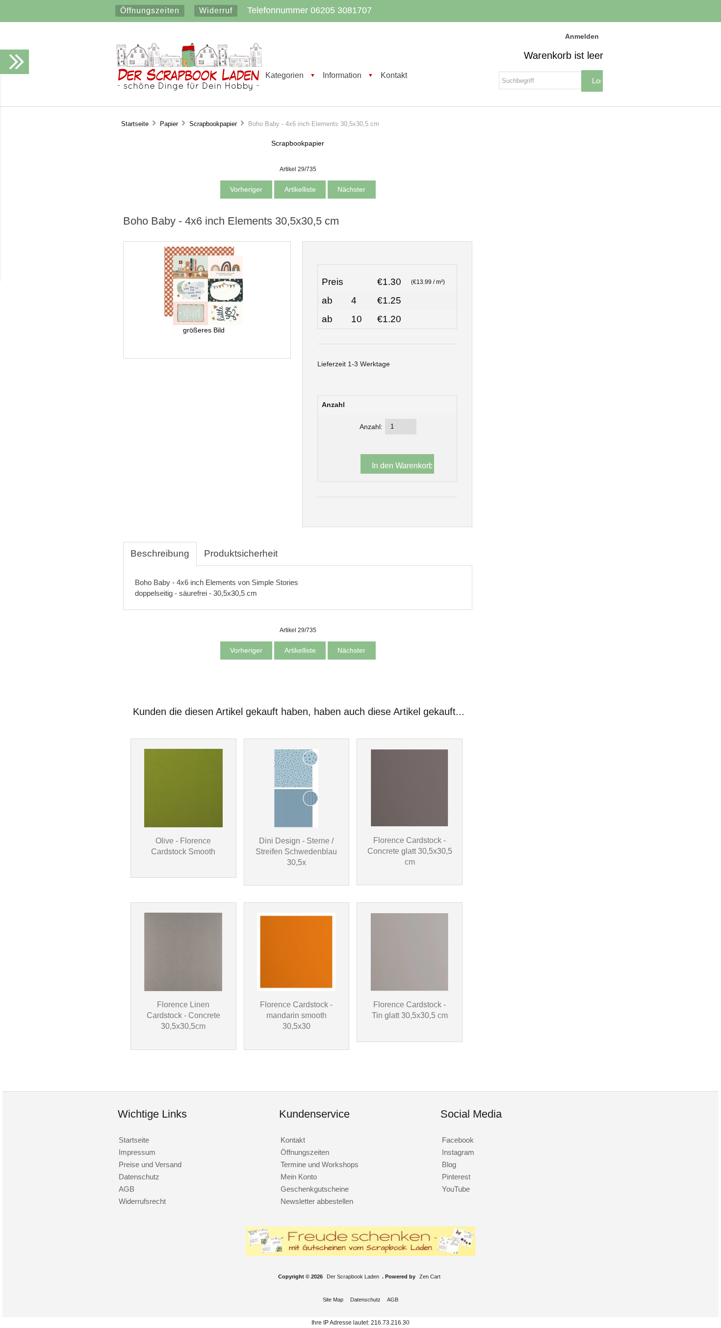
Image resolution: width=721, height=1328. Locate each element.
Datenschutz (139, 1177)
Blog (449, 1164)
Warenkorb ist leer (563, 55)
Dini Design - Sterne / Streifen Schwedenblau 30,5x (296, 851)
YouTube (456, 1189)
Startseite (135, 124)
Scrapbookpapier (213, 124)
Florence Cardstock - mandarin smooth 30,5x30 (296, 1015)
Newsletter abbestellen (317, 1201)
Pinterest (456, 1177)
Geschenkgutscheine (315, 1189)
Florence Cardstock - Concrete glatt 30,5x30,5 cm (409, 851)
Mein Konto (299, 1177)
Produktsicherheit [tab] (241, 553)
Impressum (137, 1152)
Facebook (458, 1140)
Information (342, 75)
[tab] (292, 548)
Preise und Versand (150, 1164)
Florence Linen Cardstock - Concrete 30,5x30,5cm (183, 1015)
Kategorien (284, 75)
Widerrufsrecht (142, 1201)
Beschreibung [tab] (159, 553)
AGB (126, 1189)
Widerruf (215, 10)
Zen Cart (429, 1276)
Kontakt (394, 75)
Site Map (333, 1299)
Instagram (458, 1152)
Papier (169, 124)
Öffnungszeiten (150, 10)
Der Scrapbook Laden (353, 1276)
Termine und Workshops (320, 1164)
